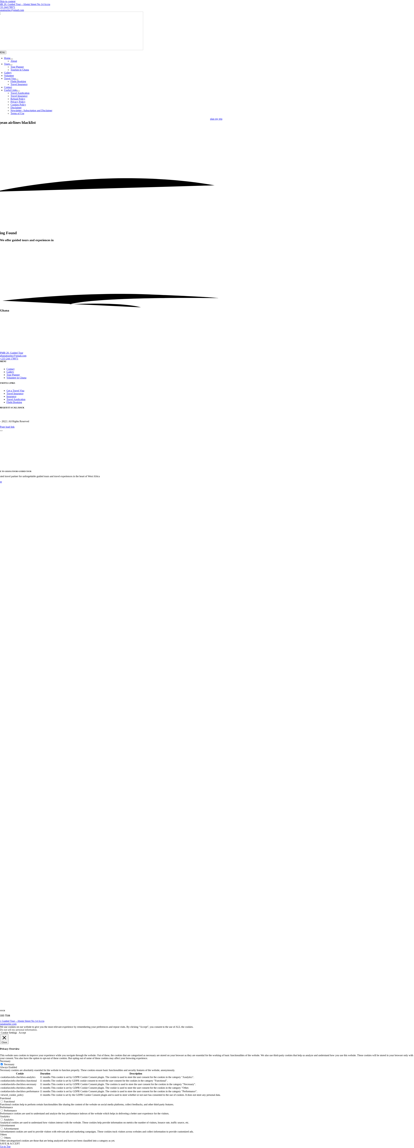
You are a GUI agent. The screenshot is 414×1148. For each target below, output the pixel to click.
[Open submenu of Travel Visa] (17, 79)
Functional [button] (5, 1098)
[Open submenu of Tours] (11, 64)
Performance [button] (6, 1107)
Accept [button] (22, 1032)
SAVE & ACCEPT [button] (10, 1143)
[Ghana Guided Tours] (73, 350)
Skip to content (7, 1)
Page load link (7, 426)
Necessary (9, 1064)
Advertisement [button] (7, 1125)
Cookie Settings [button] (9, 1032)
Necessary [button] (5, 1061)
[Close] (1, 430)
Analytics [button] (5, 1116)
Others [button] (3, 1134)
